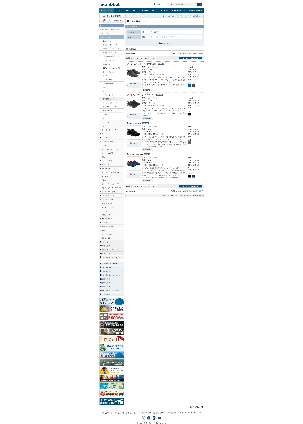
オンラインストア (107, 10)
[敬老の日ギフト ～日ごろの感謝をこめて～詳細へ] (111, 339)
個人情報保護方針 (159, 413)
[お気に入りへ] (111, 20)
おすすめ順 (182, 53)
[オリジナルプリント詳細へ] (111, 385)
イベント (119, 10)
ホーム (165, 16)
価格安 (195, 53)
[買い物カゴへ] (111, 16)
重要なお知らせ (107, 413)
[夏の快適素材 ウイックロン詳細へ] (111, 301)
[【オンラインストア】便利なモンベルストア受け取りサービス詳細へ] (111, 401)
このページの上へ (196, 407)
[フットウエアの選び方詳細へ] (111, 331)
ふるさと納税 (143, 10)
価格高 (201, 53)
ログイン (159, 4)
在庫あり (157, 32)
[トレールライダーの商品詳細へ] (134, 170)
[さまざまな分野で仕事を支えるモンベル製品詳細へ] (111, 378)
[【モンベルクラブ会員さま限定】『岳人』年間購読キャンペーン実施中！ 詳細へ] (111, 316)
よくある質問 (119, 413)
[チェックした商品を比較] (190, 58)
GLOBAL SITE (196, 413)
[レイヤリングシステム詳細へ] (111, 370)
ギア (181, 16)
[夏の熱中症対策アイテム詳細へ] (111, 347)
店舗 (153, 10)
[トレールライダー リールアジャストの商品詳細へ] (134, 79)
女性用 (164, 37)
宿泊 (133, 10)
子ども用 (173, 37)
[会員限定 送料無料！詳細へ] (111, 393)
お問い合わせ (130, 413)
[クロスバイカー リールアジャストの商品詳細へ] (134, 110)
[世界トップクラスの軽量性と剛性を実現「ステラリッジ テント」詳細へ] (111, 308)
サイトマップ (184, 413)
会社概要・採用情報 (195, 10)
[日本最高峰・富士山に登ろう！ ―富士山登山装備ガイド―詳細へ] (111, 355)
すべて (147, 32)
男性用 (156, 37)
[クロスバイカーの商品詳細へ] (134, 139)
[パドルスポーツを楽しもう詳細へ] (111, 362)
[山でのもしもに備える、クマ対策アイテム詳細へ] (111, 324)
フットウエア (187, 16)
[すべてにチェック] (141, 58)
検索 (199, 4)
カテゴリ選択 (170, 4)
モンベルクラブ (163, 10)
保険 (127, 10)
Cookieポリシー (172, 413)
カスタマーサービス (178, 10)
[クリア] (153, 58)
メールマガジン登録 (144, 413)
